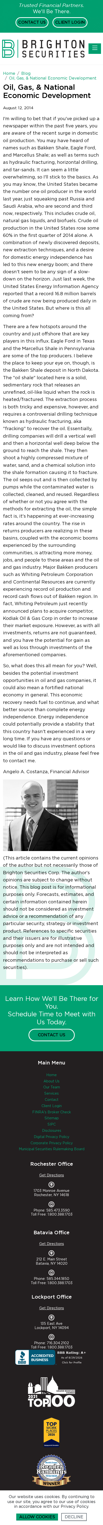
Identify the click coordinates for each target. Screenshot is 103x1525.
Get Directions (51, 1175)
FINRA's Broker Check (51, 1112)
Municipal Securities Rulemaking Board (51, 1149)
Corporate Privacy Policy (51, 1143)
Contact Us (32, 22)
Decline (74, 1517)
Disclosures (51, 1131)
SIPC (52, 1124)
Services (51, 1093)
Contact (51, 1100)
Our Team (51, 1087)
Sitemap (51, 1118)
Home (51, 1075)
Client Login (70, 22)
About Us (52, 1081)
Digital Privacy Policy (51, 1137)
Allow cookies (37, 1517)
